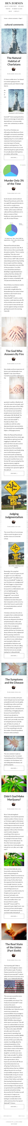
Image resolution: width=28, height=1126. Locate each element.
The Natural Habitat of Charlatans (14, 61)
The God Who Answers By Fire (14, 352)
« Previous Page (7, 1116)
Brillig (13, 1042)
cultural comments (13, 18)
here (19, 269)
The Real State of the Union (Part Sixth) (14, 947)
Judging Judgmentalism (14, 515)
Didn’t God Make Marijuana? (14, 798)
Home (5, 18)
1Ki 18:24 (14, 415)
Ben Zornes (14, 3)
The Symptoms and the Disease (14, 681)
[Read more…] (17, 158)
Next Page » (22, 1116)
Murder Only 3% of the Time (14, 182)
